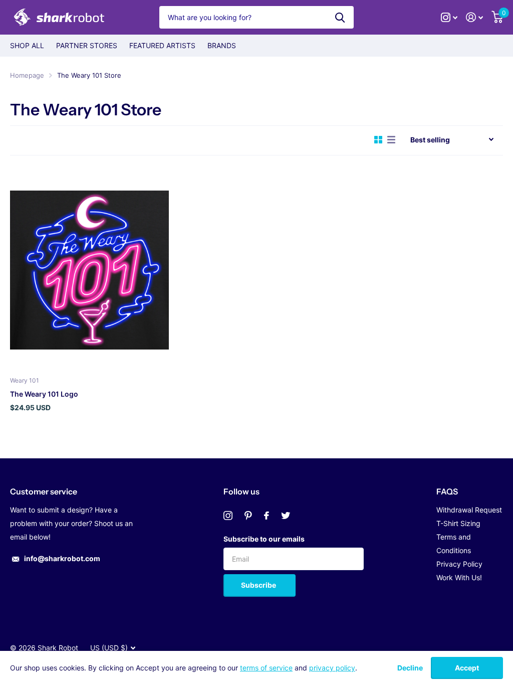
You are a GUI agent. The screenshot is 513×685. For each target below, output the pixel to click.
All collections (27, 46)
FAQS (447, 491)
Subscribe (259, 585)
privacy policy (332, 667)
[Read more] (449, 17)
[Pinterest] (248, 515)
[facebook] (266, 515)
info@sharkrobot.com (62, 558)
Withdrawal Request (469, 509)
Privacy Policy (459, 564)
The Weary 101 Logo (44, 394)
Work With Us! (459, 577)
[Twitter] (285, 515)
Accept (467, 667)
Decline (410, 668)
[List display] (391, 139)
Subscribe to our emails (264, 539)
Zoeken (340, 17)
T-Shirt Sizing (458, 523)
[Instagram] (227, 515)
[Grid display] (378, 139)
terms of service (266, 667)
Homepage (27, 75)
